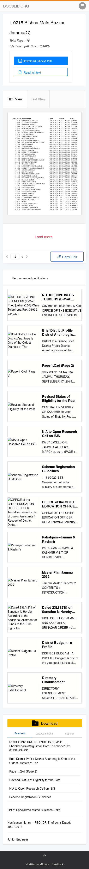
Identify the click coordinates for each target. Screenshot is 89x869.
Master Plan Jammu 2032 (57, 574)
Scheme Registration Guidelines (58, 469)
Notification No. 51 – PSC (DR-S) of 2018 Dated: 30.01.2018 (39, 824)
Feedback (57, 864)
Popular (69, 733)
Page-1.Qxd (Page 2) (58, 365)
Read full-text (32, 72)
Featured (19, 733)
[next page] (27, 256)
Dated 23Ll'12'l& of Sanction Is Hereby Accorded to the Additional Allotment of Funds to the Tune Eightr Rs (60, 609)
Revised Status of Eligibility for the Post (58, 398)
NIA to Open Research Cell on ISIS (59, 434)
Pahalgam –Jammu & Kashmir (58, 539)
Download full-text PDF (38, 61)
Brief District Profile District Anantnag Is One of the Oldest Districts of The (57, 332)
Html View (15, 99)
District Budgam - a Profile (57, 645)
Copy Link (69, 256)
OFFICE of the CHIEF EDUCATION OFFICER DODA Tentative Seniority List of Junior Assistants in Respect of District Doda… (60, 504)
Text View (38, 99)
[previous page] (7, 256)
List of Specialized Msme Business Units (33, 810)
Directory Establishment (53, 680)
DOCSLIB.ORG (16, 6)
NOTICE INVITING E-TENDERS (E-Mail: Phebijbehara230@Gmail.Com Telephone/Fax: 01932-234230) (65, 297)
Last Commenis (44, 733)
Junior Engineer (17, 839)
